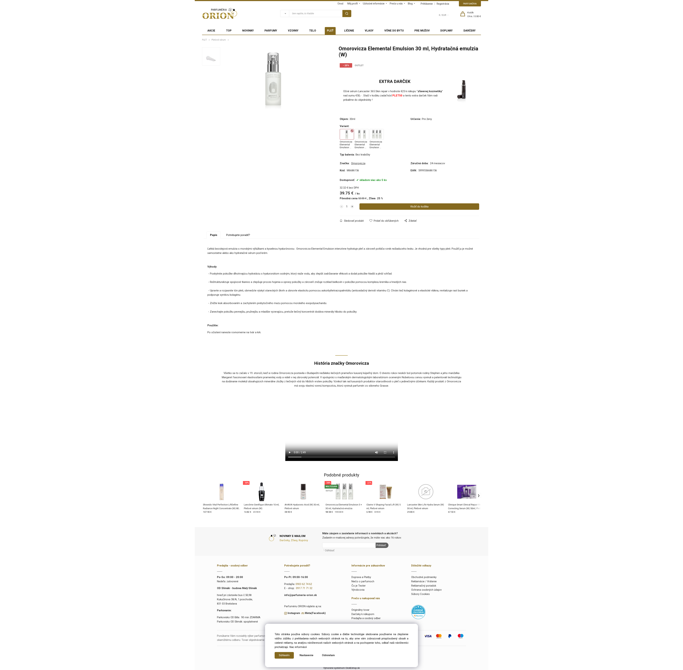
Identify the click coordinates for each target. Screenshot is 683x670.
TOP (229, 30)
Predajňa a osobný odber (366, 618)
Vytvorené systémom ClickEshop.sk (341, 668)
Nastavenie (306, 655)
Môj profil (352, 3)
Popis (213, 235)
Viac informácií (298, 647)
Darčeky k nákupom (362, 614)
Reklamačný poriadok (423, 585)
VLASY (369, 30)
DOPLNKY (446, 30)
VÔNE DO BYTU (394, 30)
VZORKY (293, 30)
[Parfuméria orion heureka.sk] (418, 611)
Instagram (294, 613)
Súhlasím (284, 655)
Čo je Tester (358, 585)
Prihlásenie (427, 3)
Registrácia (443, 3)
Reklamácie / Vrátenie (424, 581)
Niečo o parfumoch (362, 581)
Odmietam (328, 655)
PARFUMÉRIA (470, 3)
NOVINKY (248, 30)
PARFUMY (270, 30)
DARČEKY (470, 30)
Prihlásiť (381, 545)
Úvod (340, 3)
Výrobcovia (357, 589)
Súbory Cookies (420, 594)
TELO (312, 30)
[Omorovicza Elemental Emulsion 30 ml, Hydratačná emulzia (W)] (274, 79)
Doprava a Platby (361, 577)
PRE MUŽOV (422, 30)
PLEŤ (330, 30)
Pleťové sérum (218, 40)
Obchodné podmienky (423, 577)
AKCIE (211, 30)
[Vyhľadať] (284, 13)
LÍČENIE (349, 30)
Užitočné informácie (374, 3)
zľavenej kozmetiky (430, 91)
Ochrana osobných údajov (426, 589)
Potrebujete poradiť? (238, 235)
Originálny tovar (360, 609)
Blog (410, 3)
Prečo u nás (396, 3)
